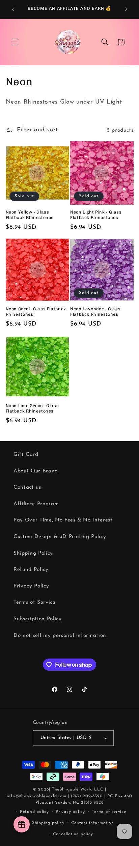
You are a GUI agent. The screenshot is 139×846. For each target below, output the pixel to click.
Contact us (27, 487)
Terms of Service (34, 602)
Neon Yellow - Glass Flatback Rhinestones (30, 214)
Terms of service (109, 812)
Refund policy (34, 812)
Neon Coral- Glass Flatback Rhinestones (36, 311)
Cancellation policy (73, 834)
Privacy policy (70, 812)
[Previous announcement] (13, 9)
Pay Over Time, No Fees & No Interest (63, 520)
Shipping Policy (33, 553)
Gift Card (25, 454)
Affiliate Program (36, 504)
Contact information (92, 823)
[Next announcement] (126, 9)
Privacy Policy (31, 586)
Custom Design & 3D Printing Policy (59, 536)
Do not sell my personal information (59, 635)
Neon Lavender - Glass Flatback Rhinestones (95, 311)
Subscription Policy (37, 619)
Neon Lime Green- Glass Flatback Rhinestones (32, 408)
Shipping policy (48, 823)
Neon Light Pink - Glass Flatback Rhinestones (96, 214)
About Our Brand (35, 471)
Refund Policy (31, 569)
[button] (15, 42)
